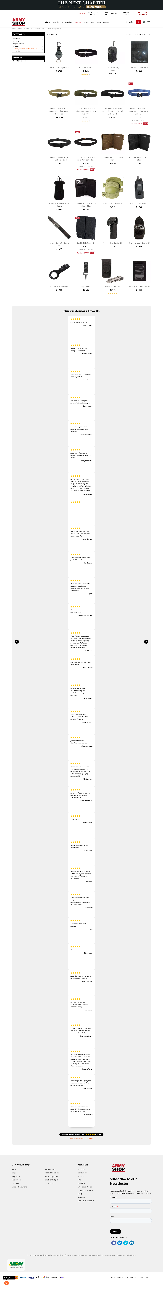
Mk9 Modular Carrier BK (112, 243)
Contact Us (82, 1173)
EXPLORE (106, 22)
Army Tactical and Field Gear (26, 49)
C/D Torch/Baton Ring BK (59, 286)
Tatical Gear (16, 1180)
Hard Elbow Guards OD (112, 203)
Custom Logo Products (93, 13)
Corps (14, 1173)
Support (114, 13)
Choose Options (86, 59)
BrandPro (81, 1183)
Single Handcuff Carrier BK (139, 243)
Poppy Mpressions (52, 1173)
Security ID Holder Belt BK (139, 286)
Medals (56, 22)
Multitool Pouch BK (113, 286)
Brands (78, 22)
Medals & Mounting (19, 1187)
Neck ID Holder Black (139, 67)
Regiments (16, 1176)
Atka (18, 51)
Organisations (67, 22)
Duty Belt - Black (86, 67)
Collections (16, 1183)
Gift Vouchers (50, 1183)
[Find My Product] (6, 1283)
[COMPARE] (67, 48)
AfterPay (81, 1197)
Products (46, 22)
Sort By (129, 34)
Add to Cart (59, 59)
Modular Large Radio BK (139, 203)
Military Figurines (51, 1176)
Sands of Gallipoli (51, 1180)
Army (14, 1169)
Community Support (126, 13)
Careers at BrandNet (86, 1201)
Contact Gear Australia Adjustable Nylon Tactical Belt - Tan (59, 111)
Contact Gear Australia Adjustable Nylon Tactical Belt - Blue (139, 111)
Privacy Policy (116, 1277)
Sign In (106, 13)
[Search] (138, 22)
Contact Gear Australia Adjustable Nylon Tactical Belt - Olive (86, 111)
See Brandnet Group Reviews (81, 1138)
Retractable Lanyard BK (59, 67)
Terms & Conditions (129, 1277)
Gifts (86, 22)
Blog (80, 1194)
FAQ (79, 1180)
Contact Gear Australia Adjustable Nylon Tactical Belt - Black (113, 111)
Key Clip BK (86, 286)
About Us (81, 1169)
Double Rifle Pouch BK (86, 243)
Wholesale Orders (85, 1187)
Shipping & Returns (85, 1190)
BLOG (99, 22)
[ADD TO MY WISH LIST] (67, 51)
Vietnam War (50, 1169)
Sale (92, 22)
